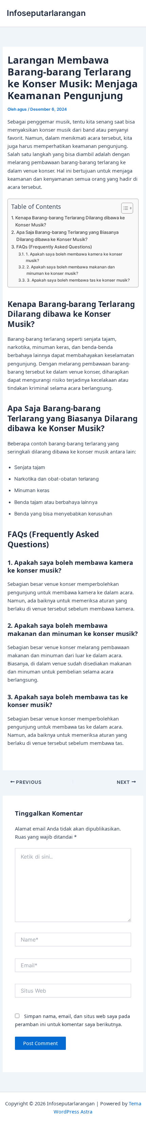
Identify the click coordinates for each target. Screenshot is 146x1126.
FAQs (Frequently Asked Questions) (54, 246)
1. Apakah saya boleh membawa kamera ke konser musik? (74, 257)
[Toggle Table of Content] (123, 208)
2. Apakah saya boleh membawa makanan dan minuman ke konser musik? (70, 270)
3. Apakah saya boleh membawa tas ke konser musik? (78, 280)
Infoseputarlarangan (46, 13)
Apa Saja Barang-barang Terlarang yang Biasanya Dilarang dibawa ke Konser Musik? (67, 235)
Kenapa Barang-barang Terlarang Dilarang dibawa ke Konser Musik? (70, 221)
